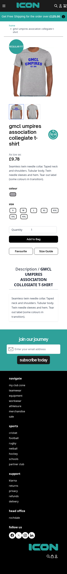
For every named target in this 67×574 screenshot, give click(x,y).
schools (13, 459)
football (14, 438)
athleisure (15, 406)
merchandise (17, 411)
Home (12, 25)
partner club (16, 464)
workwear (15, 401)
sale (11, 416)
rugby (12, 443)
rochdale (14, 518)
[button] (33, 71)
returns (13, 486)
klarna (13, 480)
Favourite (21, 251)
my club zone (17, 385)
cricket (13, 433)
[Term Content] (63, 16)
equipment (15, 395)
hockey (13, 454)
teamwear (15, 390)
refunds (14, 496)
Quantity (17, 230)
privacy (13, 491)
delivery (14, 501)
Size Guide (46, 251)
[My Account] (60, 6)
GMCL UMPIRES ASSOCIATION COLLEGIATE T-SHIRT (33, 30)
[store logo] (28, 5)
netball (13, 448)
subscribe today (33, 359)
